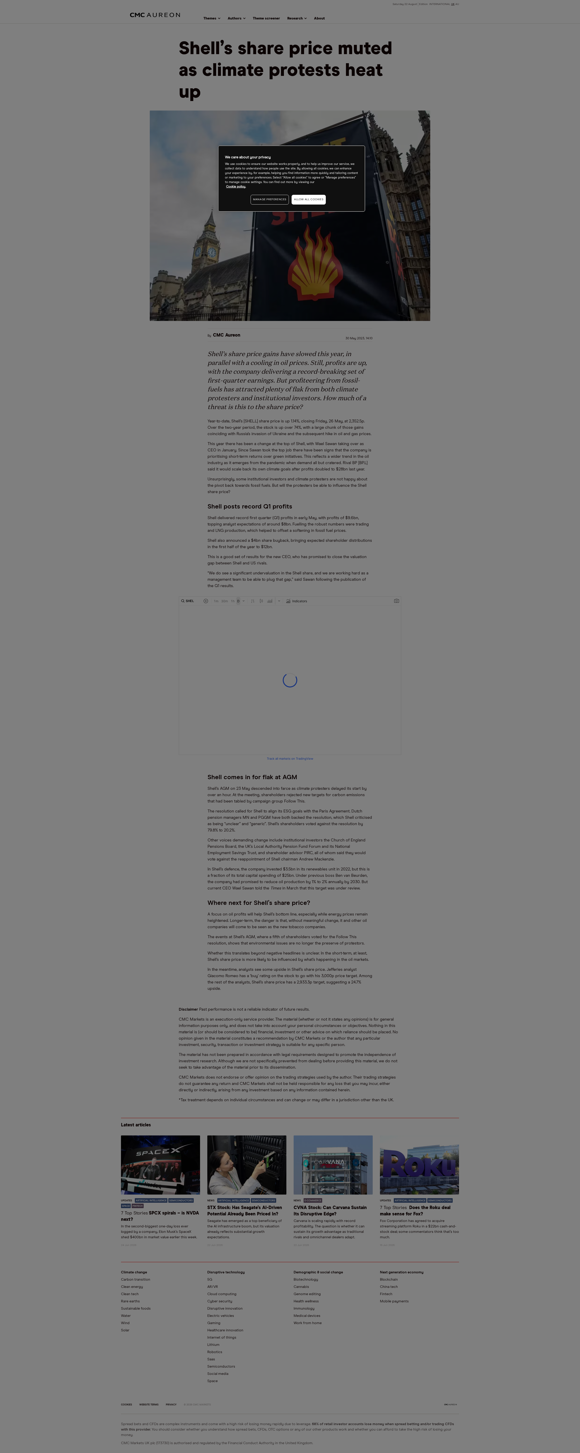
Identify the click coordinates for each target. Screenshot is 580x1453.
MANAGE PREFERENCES (269, 199)
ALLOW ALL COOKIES (308, 199)
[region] (291, 178)
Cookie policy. (236, 186)
